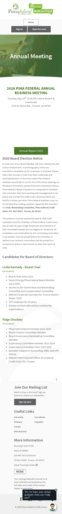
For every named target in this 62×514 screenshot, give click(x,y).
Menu (31, 22)
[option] (31, 56)
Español (39, 421)
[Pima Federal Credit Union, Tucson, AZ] (31, 9)
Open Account (39, 29)
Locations (40, 417)
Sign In (19, 29)
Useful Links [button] (24, 411)
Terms (17, 426)
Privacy (18, 421)
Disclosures (20, 431)
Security (18, 417)
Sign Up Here (25, 401)
